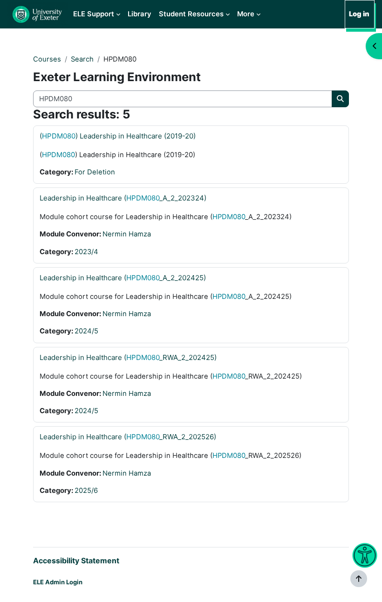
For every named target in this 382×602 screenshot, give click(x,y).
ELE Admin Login (57, 582)
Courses (47, 59)
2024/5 (86, 331)
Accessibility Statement (76, 560)
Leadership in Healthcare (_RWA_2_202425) (128, 357)
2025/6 (86, 490)
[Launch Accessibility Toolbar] (364, 555)
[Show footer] (358, 578)
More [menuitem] (245, 14)
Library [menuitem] (139, 14)
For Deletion (95, 172)
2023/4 (86, 252)
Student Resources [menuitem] (191, 14)
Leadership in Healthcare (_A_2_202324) (123, 198)
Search (82, 59)
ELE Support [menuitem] (93, 14)
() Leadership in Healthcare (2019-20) (118, 135)
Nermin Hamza (126, 234)
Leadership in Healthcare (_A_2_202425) (123, 277)
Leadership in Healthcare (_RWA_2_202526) (128, 436)
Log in (359, 14)
